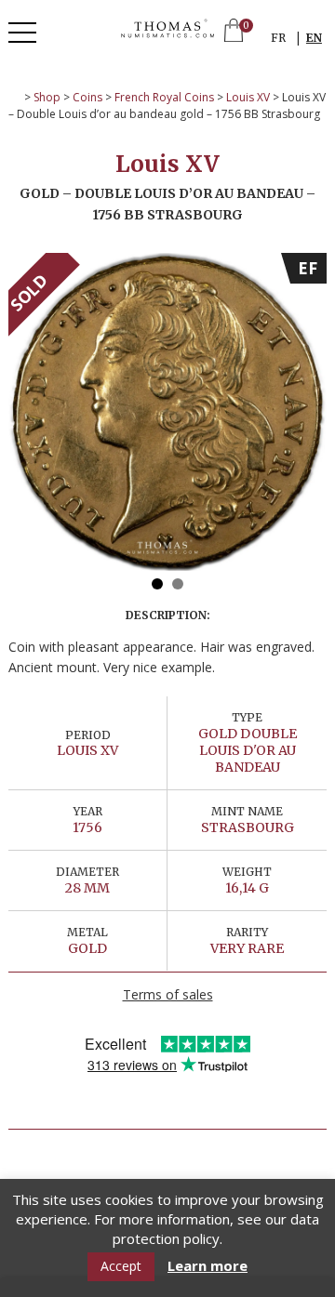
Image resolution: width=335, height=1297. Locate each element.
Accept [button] (120, 1266)
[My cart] (233, 32)
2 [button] (177, 583)
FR (278, 38)
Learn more (208, 1266)
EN (314, 38)
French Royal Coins (164, 97)
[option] (167, 412)
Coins (87, 97)
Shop (47, 97)
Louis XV (248, 97)
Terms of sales (168, 994)
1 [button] (157, 583)
